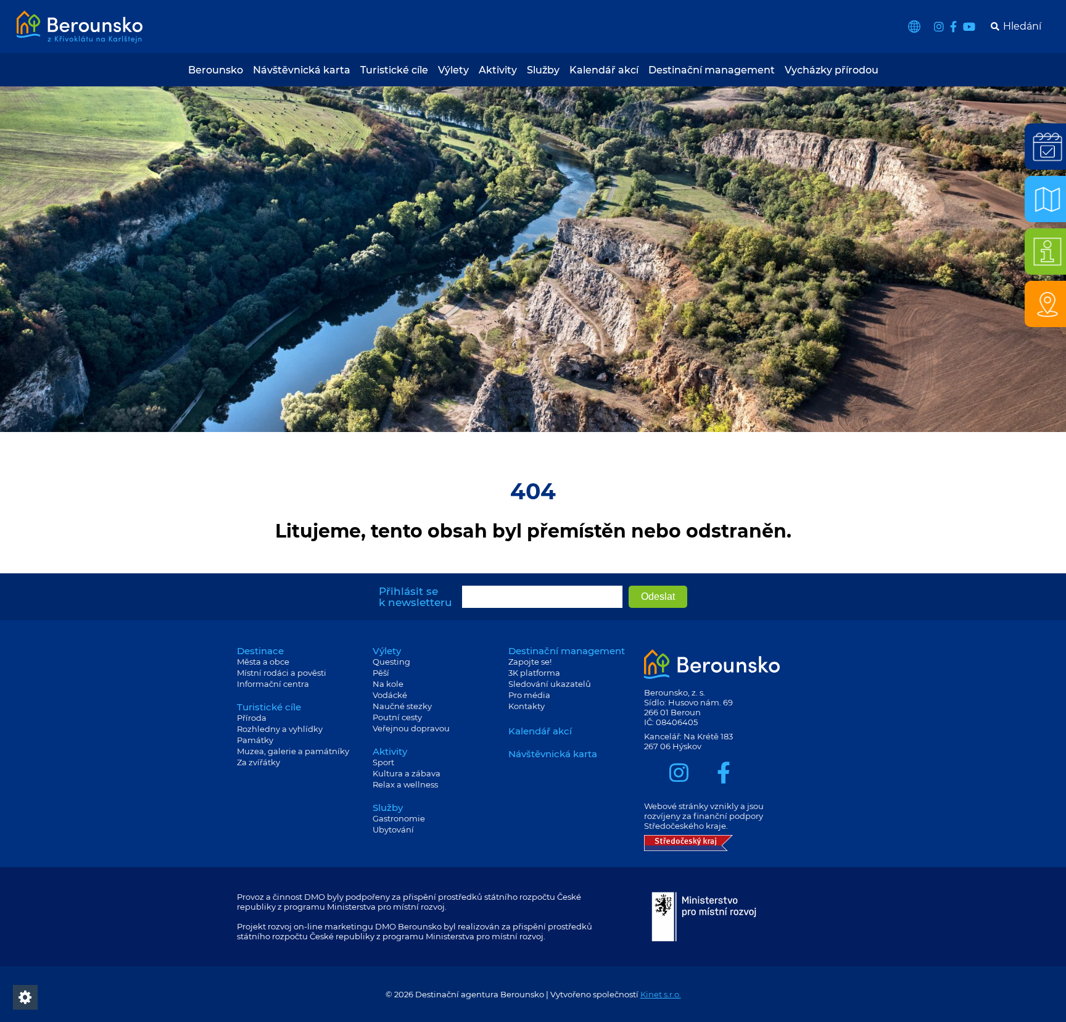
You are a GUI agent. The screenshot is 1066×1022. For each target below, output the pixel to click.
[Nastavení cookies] (25, 997)
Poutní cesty (397, 717)
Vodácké (390, 695)
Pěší (381, 673)
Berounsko (215, 70)
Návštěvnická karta (301, 70)
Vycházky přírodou (831, 70)
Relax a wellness (405, 784)
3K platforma (534, 673)
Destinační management (711, 70)
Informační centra (273, 684)
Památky (255, 740)
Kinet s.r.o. (660, 994)
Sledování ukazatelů (549, 684)
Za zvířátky (258, 762)
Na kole (388, 684)
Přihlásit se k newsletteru (415, 597)
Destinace (260, 651)
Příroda (251, 718)
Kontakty (526, 706)
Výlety (453, 70)
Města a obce (263, 662)
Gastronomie (399, 818)
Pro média (529, 695)
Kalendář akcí (603, 70)
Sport (383, 762)
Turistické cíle (394, 70)
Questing (391, 662)
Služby (543, 70)
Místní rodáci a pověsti (281, 673)
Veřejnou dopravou (411, 728)
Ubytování (393, 829)
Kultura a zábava (406, 773)
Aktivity (498, 70)
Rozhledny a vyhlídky (280, 729)
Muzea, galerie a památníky (293, 751)
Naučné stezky (402, 706)
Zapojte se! (530, 662)
